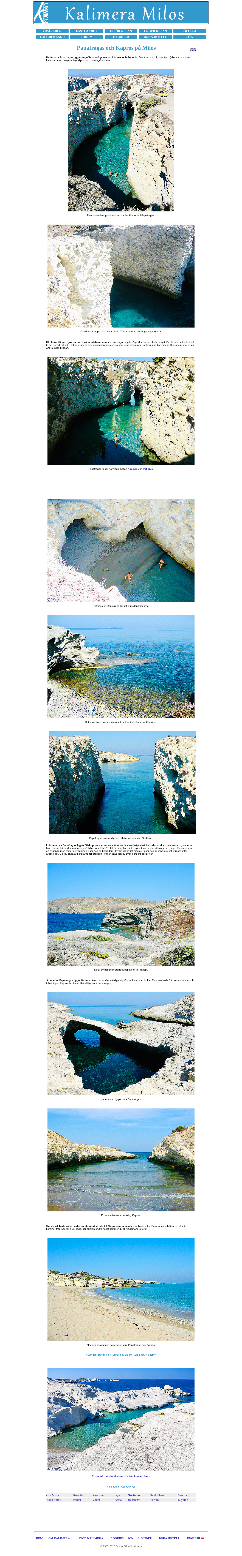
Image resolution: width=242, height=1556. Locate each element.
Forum (154, 1500)
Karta (118, 1500)
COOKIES (117, 1538)
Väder (96, 1500)
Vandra (182, 1495)
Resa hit (78, 1495)
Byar (118, 1495)
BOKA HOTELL (169, 1538)
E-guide (183, 1500)
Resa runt (98, 1495)
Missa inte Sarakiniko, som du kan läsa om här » (121, 1476)
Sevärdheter (157, 1495)
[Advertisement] (121, 484)
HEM (39, 1538)
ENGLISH (193, 1538)
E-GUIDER (145, 1538)
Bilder (77, 1500)
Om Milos (52, 1495)
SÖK (130, 1538)
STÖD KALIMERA (91, 1538)
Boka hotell (53, 1500)
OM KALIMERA (59, 1538)
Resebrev (134, 1500)
